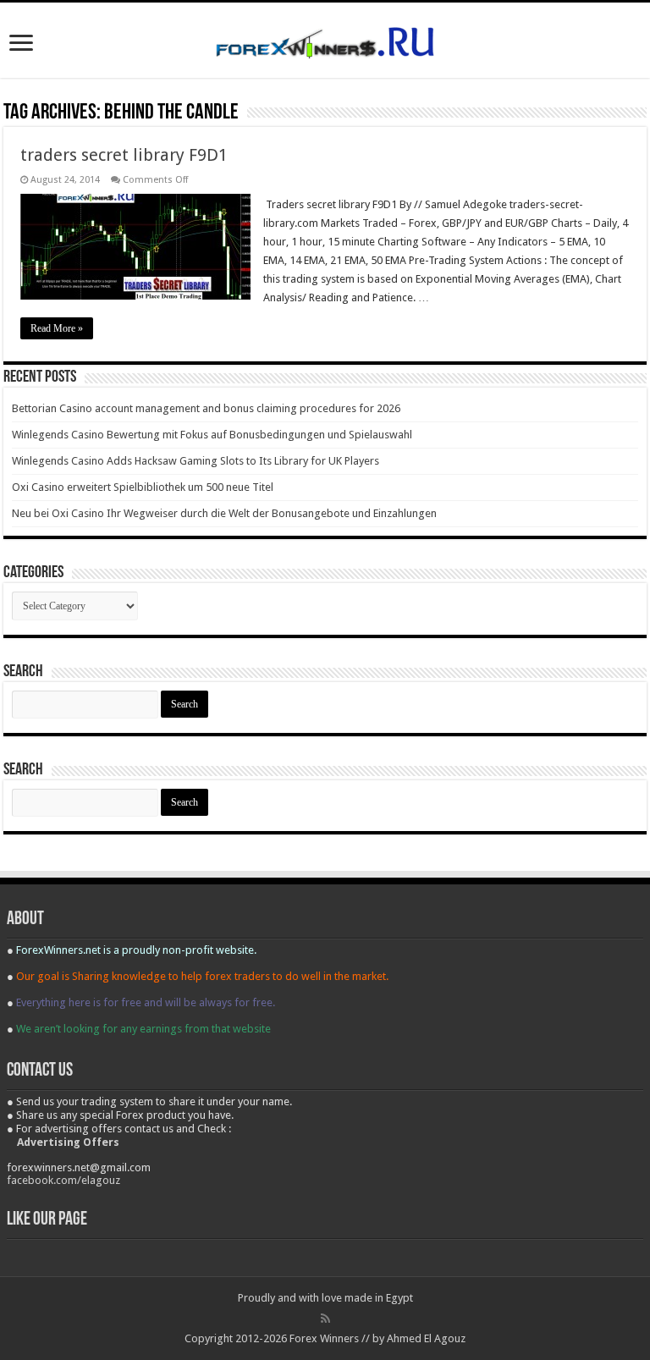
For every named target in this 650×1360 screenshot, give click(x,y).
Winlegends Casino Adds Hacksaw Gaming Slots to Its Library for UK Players (195, 460)
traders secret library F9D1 (124, 155)
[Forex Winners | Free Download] (325, 39)
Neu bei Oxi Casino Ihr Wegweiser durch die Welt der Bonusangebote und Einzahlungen (224, 513)
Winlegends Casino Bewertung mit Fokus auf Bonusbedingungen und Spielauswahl (212, 434)
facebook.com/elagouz (63, 1180)
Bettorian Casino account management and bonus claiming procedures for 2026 (206, 408)
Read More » (56, 328)
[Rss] (325, 1318)
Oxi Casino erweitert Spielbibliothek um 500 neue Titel (142, 487)
